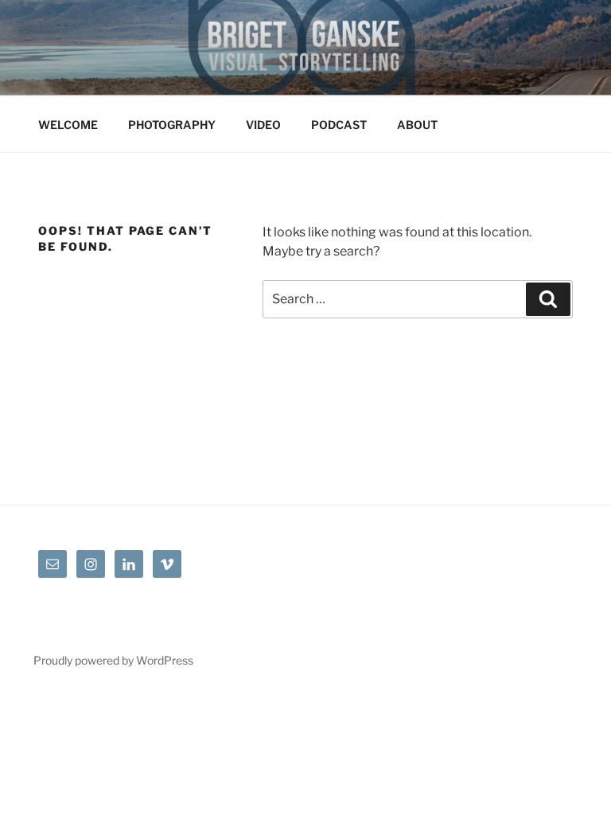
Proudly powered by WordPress (113, 660)
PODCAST (339, 124)
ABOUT (417, 124)
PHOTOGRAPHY (172, 124)
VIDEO (263, 124)
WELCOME (68, 124)
